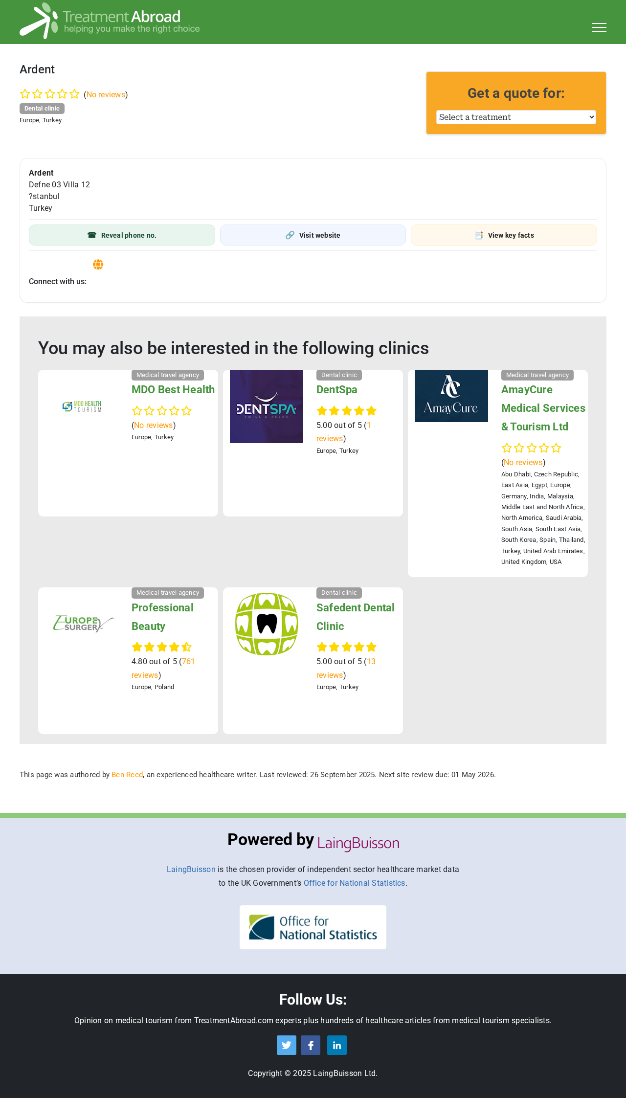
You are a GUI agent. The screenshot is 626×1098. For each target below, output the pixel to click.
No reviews (106, 94)
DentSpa (337, 389)
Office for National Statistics (354, 883)
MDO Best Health (173, 389)
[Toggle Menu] (599, 27)
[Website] (98, 265)
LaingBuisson (191, 869)
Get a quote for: (516, 93)
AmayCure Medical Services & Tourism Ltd (543, 408)
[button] (122, 235)
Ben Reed (127, 774)
